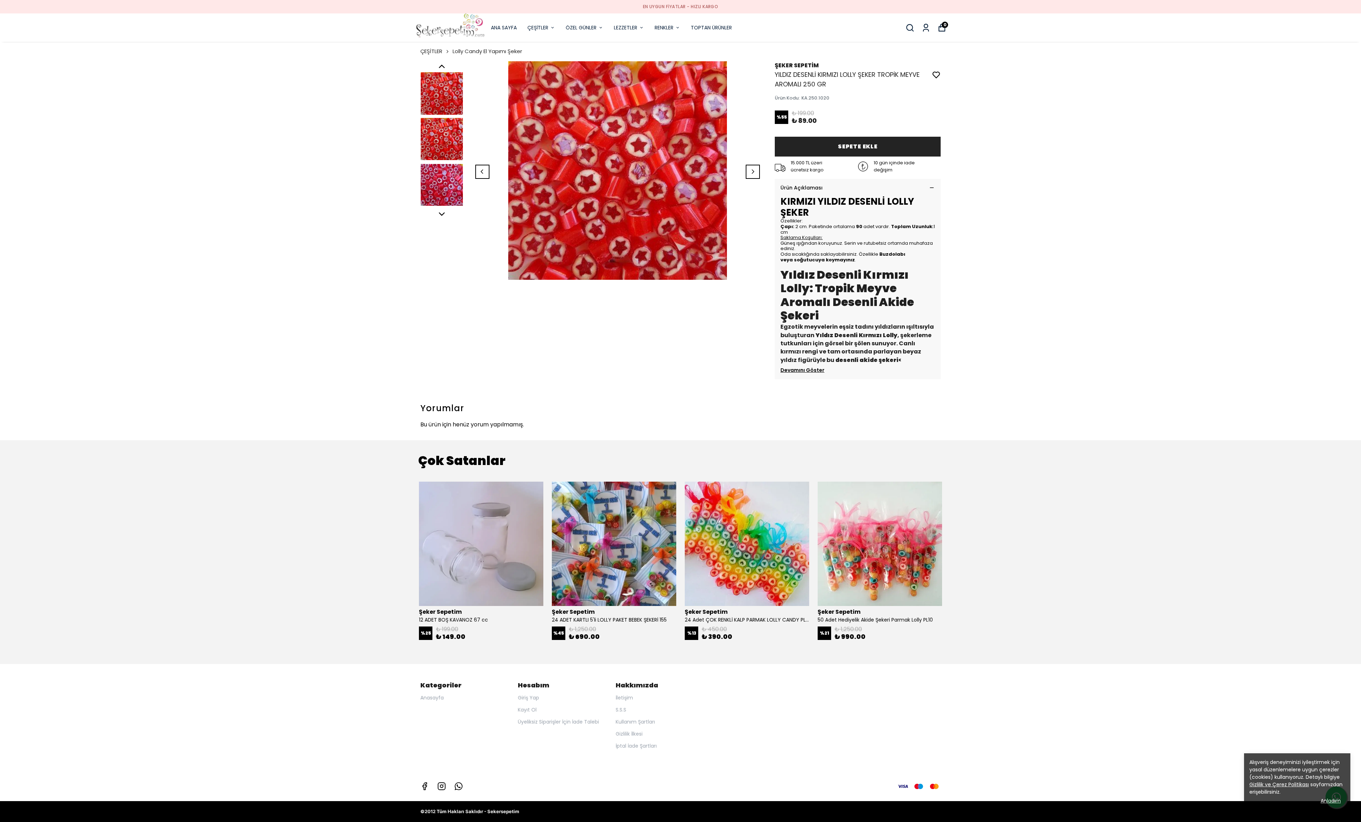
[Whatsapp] (458, 786)
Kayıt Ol (527, 709)
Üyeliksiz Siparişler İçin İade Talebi (558, 721)
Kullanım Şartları (635, 721)
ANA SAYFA (504, 27)
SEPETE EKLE (858, 146)
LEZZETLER (625, 27)
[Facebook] (424, 786)
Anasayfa (432, 697)
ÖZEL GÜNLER (581, 27)
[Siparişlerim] (926, 27)
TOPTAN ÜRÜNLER (711, 27)
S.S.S (621, 709)
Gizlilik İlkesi (629, 733)
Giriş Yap (528, 697)
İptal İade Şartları (636, 745)
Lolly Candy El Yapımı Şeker (487, 51)
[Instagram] (441, 786)
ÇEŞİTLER (537, 27)
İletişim (624, 697)
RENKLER (664, 27)
